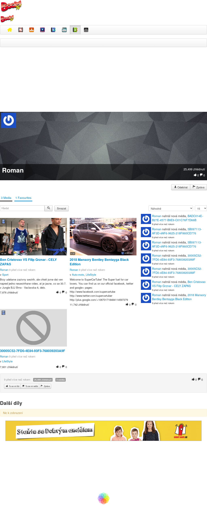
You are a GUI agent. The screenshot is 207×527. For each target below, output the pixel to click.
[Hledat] (48, 208)
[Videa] (20, 29)
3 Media (6, 198)
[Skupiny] (53, 29)
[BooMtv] (9, 29)
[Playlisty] (64, 29)
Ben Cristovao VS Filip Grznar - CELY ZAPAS (28, 261)
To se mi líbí (13, 386)
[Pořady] (42, 29)
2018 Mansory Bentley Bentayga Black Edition (99, 261)
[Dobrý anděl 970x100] (103, 430)
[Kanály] (75, 29)
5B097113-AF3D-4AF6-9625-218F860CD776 (177, 231)
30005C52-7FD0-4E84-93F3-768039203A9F (32, 350)
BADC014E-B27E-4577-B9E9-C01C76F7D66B (177, 218)
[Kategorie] (31, 29)
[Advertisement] (103, 79)
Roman (4, 270)
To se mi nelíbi (31, 386)
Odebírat (182, 187)
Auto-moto (78, 274)
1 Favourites (23, 198)
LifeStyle (91, 274)
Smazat (61, 208)
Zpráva (199, 187)
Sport (5, 274)
